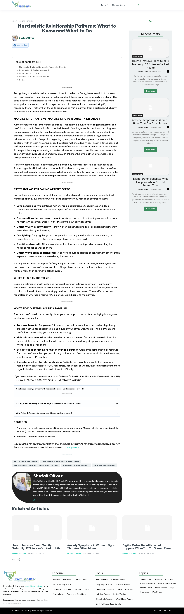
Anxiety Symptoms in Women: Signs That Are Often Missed (150, 121)
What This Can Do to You (30, 73)
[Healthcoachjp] (22, 4)
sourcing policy (71, 447)
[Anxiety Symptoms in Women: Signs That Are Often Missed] (150, 107)
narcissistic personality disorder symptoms (36, 465)
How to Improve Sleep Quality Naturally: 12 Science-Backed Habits (150, 64)
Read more (150, 91)
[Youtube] (170, 611)
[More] (113, 51)
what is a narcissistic (104, 465)
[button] (138, 5)
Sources (22, 80)
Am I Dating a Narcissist (25, 462)
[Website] (34, 499)
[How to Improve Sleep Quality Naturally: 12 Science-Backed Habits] (150, 48)
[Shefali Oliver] (15, 38)
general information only (34, 586)
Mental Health (26, 21)
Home (14, 21)
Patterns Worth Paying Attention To (34, 70)
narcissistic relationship (76, 465)
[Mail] (165, 611)
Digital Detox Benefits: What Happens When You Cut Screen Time (150, 182)
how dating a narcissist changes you (60, 462)
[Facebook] (155, 611)
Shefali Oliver (26, 38)
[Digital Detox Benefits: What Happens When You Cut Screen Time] (150, 166)
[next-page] (19, 560)
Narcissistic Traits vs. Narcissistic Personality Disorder (43, 67)
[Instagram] (160, 611)
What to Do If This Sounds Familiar (34, 76)
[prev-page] (14, 560)
